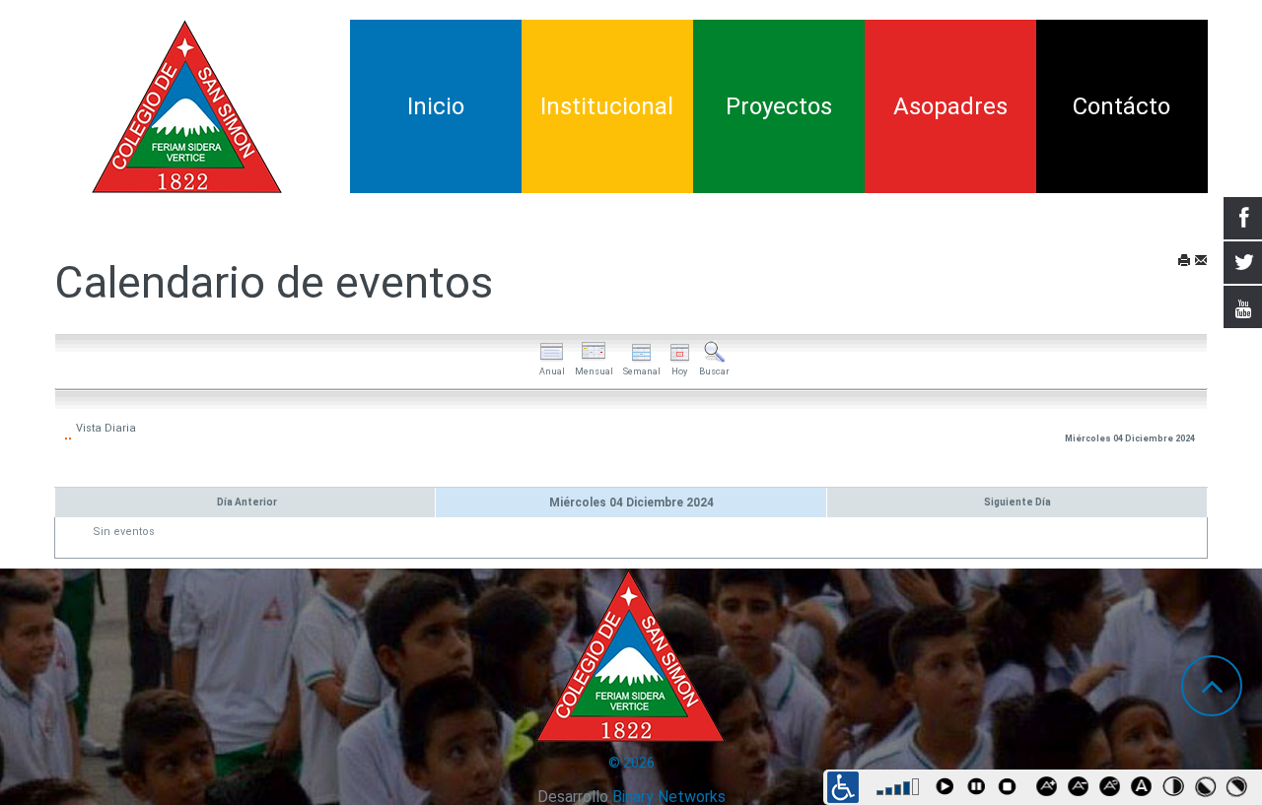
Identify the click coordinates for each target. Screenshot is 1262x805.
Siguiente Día (1017, 502)
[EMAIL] (1201, 261)
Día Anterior (247, 502)
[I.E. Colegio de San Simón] (187, 106)
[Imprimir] (1184, 261)
